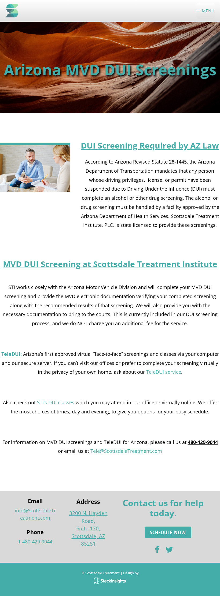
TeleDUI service (163, 372)
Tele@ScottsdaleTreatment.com (126, 451)
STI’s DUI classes (55, 402)
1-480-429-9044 (35, 541)
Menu (208, 10)
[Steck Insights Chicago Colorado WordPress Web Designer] (110, 580)
